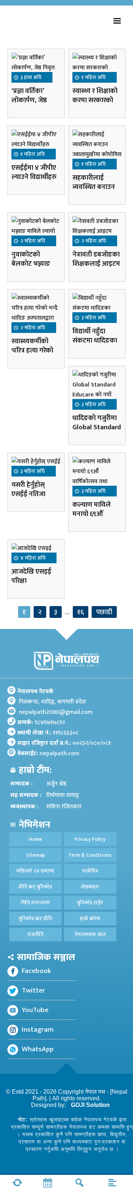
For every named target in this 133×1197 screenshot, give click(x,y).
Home (35, 839)
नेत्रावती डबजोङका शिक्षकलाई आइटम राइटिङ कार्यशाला (96, 264)
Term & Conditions (90, 855)
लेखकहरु (90, 887)
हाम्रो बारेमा (90, 918)
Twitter (33, 990)
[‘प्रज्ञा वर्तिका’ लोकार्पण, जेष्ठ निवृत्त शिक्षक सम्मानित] (36, 67)
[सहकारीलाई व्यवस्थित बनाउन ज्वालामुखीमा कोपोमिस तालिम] (97, 149)
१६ (80, 612)
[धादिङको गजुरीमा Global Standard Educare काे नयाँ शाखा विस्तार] (97, 390)
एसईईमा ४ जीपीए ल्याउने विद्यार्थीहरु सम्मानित (34, 177)
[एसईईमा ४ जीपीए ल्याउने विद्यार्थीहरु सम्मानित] (36, 144)
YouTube (35, 1010)
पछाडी (104, 612)
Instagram (38, 1029)
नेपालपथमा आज (90, 934)
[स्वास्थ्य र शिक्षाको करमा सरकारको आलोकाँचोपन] (97, 67)
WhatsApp (38, 1049)
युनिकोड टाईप (90, 902)
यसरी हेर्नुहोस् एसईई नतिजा (29, 489)
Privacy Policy (90, 839)
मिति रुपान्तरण (35, 902)
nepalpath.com (59, 754)
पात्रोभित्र (90, 871)
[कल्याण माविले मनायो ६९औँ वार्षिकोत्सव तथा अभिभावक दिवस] (97, 476)
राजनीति (35, 934)
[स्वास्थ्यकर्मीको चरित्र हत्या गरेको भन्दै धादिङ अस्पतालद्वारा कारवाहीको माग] (36, 313)
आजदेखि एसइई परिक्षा (31, 576)
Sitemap (35, 855)
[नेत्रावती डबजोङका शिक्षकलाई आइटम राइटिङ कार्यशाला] (97, 231)
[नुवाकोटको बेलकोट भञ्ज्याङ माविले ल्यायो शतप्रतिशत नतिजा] (36, 231)
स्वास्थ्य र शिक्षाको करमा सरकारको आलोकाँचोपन (94, 100)
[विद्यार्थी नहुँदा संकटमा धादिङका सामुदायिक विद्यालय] (97, 308)
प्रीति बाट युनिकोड (35, 887)
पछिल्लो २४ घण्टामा (35, 871)
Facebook (36, 971)
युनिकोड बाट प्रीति (35, 918)
